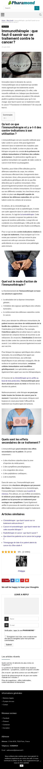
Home (3, 20)
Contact (5, 704)
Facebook (6, 718)
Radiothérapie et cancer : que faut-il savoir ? (20, 533)
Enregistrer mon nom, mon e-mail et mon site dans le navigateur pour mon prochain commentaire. (20, 638)
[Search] (40, 15)
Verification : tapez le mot (19, 630)
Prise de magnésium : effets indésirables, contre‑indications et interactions (16, 681)
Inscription (6, 728)
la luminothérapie (27, 214)
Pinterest (6, 721)
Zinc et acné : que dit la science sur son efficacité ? (20, 673)
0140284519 (14, 746)
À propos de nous (8, 701)
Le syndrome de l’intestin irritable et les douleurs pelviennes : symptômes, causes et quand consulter (20, 669)
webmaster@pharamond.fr (15, 750)
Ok (21, 765)
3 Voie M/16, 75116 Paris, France (19, 741)
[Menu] (2, 15)
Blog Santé (10, 20)
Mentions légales (8, 698)
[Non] (40, 761)
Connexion (6, 725)
